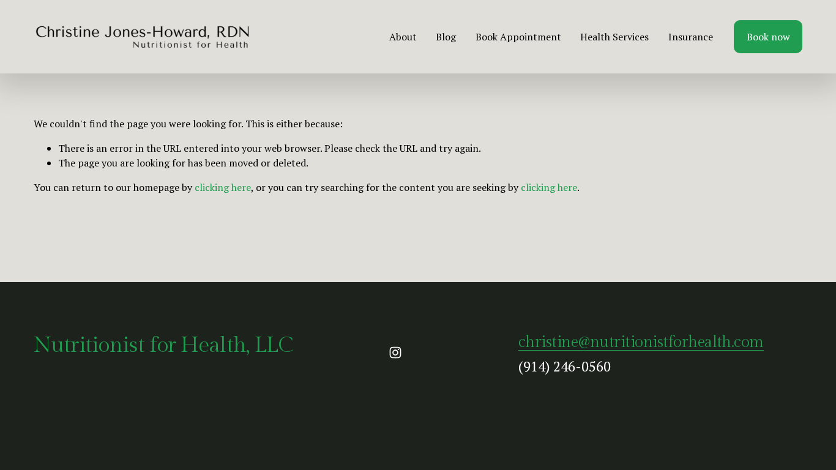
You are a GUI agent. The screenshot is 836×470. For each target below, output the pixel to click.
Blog (446, 36)
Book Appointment (518, 36)
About (403, 36)
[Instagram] (395, 352)
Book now (768, 36)
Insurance (690, 36)
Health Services (614, 36)
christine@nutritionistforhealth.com (641, 342)
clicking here (223, 187)
